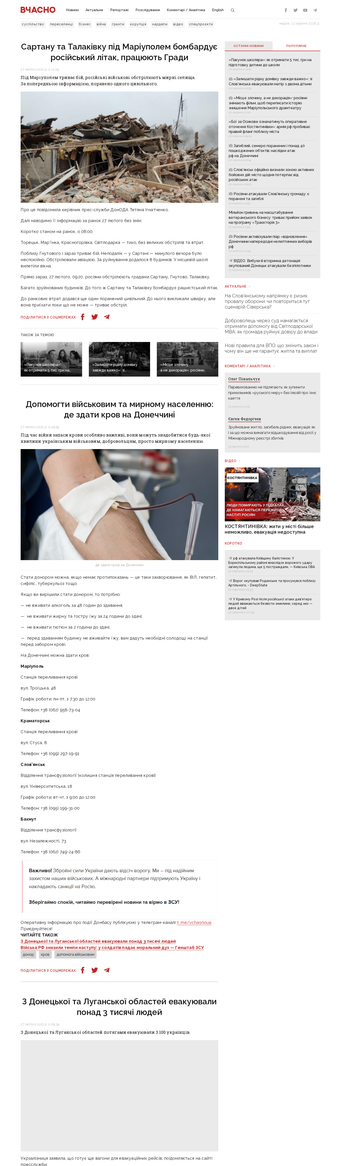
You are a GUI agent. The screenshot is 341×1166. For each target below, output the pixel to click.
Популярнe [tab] (296, 46)
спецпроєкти (201, 24)
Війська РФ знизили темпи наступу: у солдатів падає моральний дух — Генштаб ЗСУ (112, 947)
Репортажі (119, 10)
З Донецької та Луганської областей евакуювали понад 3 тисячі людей (98, 941)
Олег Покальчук (244, 378)
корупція (138, 24)
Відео (230, 461)
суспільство (33, 24)
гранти (118, 24)
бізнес (85, 24)
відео (178, 24)
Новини (72, 10)
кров (45, 954)
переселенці (61, 24)
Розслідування (147, 10)
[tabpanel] (272, 164)
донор (28, 954)
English (218, 10)
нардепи (159, 24)
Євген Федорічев (244, 418)
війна (101, 24)
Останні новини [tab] (249, 46)
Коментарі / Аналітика (186, 10)
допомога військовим (75, 954)
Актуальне (94, 10)
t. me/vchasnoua (194, 922)
